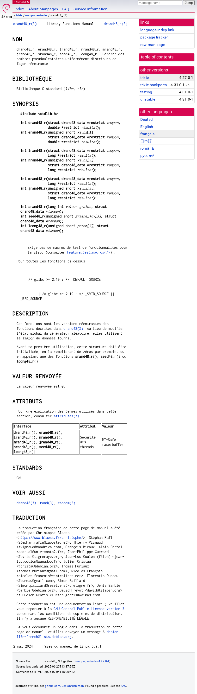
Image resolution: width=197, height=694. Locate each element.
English (146, 126)
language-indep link (157, 30)
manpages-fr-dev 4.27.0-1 (92, 661)
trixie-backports (153, 85)
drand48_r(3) (25, 24)
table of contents (157, 57)
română (147, 148)
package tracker (154, 37)
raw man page (152, 44)
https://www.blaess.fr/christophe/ (50, 537)
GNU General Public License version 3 (89, 609)
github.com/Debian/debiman (64, 686)
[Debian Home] (6, 9)
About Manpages (43, 9)
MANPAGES (21, 1)
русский (147, 155)
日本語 (146, 141)
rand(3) (47, 503)
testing (146, 92)
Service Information (90, 9)
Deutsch (147, 119)
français (147, 134)
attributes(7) (66, 416)
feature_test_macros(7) (88, 252)
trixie (19, 15)
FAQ (65, 9)
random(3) (66, 503)
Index (19, 9)
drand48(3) (73, 328)
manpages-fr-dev (36, 15)
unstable (147, 99)
